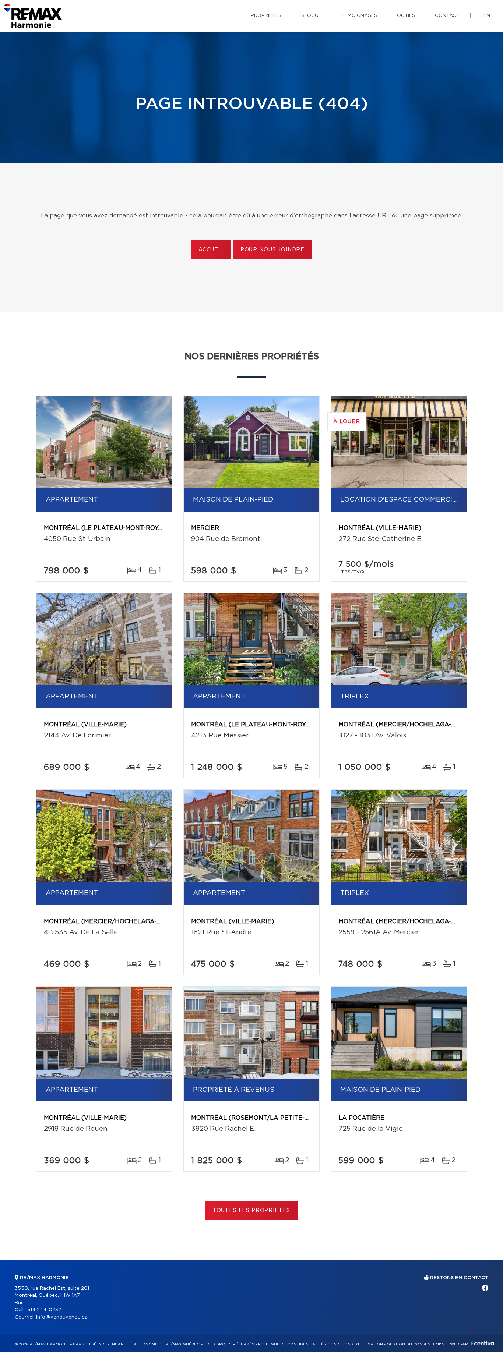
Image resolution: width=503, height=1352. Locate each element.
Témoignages (359, 15)
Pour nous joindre (272, 249)
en (486, 15)
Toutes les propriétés (252, 1210)
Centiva (482, 1343)
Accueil (211, 249)
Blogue (311, 15)
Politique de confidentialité (291, 1344)
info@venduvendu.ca (62, 1317)
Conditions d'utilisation (355, 1344)
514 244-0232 (44, 1309)
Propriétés (266, 15)
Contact (447, 15)
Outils (406, 15)
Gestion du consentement (417, 1344)
